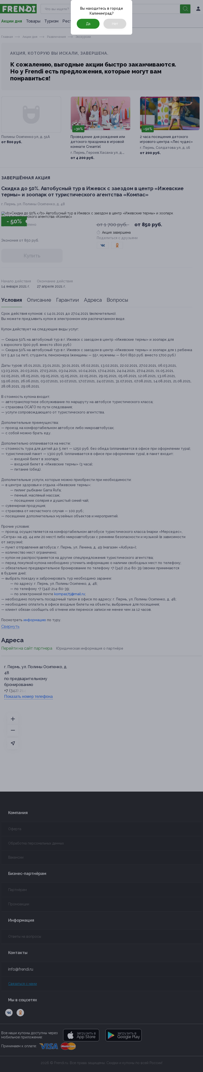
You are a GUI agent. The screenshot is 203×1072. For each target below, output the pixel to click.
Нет (115, 24)
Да (88, 24)
